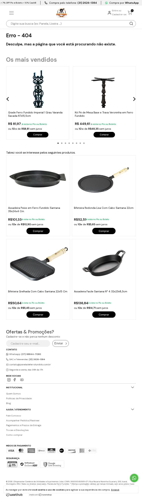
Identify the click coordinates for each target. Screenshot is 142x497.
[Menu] (12, 13)
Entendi (115, 489)
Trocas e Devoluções (17, 430)
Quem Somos (13, 393)
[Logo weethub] (14, 495)
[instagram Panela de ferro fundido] (9, 380)
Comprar (38, 231)
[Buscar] (131, 23)
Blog (8, 403)
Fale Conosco (13, 415)
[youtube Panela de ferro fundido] (22, 380)
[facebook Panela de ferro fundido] (15, 380)
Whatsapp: (25, 354)
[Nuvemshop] (40, 495)
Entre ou (116, 10)
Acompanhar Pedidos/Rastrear (23, 420)
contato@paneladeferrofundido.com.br (30, 364)
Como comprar (14, 434)
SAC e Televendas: (27, 359)
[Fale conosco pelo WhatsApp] (134, 478)
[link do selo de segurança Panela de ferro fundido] (29, 464)
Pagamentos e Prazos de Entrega (23, 425)
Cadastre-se (119, 14)
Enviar (58, 343)
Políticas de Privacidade (19, 398)
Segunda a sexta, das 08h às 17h (26, 369)
